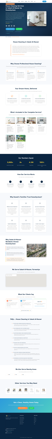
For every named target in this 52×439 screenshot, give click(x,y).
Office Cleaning (22, 422)
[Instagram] (6, 26)
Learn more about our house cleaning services (18, 54)
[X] (11, 26)
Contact (32, 1)
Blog (29, 1)
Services (26, 1)
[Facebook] (9, 26)
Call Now (44, 1)
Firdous (16, 374)
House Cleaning (22, 417)
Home (19, 1)
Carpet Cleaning (22, 418)
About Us (22, 1)
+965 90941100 (10, 431)
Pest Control (21, 421)
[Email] (14, 26)
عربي (34, 1)
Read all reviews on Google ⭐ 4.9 (26, 310)
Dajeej (23, 374)
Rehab (9, 374)
